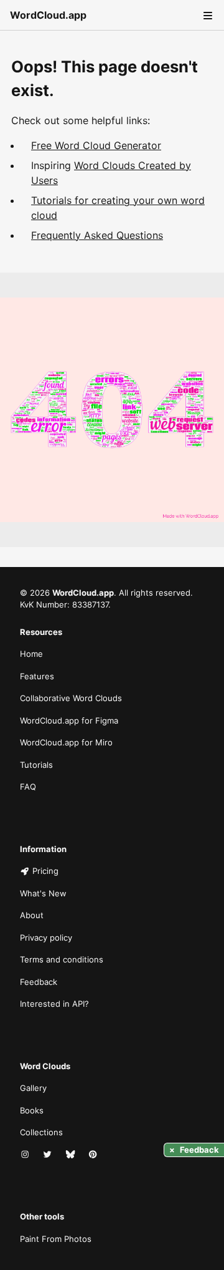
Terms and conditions (61, 959)
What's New (43, 893)
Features (37, 676)
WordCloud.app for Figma (69, 720)
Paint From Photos (55, 1239)
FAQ (28, 787)
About (32, 915)
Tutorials (36, 765)
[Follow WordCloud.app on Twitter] (48, 1155)
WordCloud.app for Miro (66, 742)
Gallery (33, 1088)
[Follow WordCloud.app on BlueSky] (71, 1155)
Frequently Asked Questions (97, 235)
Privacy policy (46, 938)
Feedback (38, 982)
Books (32, 1110)
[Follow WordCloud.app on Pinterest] (94, 1155)
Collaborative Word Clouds (71, 698)
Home (31, 654)
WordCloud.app (48, 15)
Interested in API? (54, 1004)
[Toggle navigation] (206, 15)
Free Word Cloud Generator (96, 145)
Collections (41, 1132)
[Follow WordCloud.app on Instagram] (26, 1155)
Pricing (45, 871)
